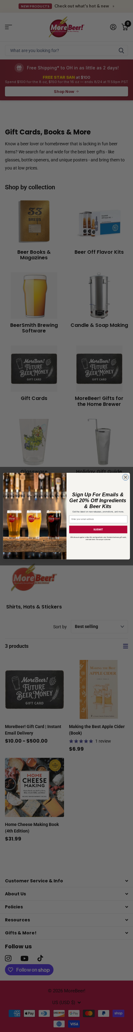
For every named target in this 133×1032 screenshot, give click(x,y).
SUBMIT (98, 529)
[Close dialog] (125, 477)
